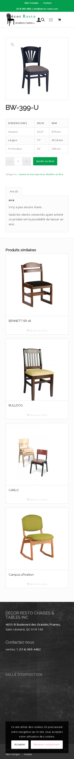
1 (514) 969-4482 (28, 649)
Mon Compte (31, 2)
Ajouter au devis (45, 161)
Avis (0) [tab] (14, 191)
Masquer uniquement (47, 744)
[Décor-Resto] (31, 20)
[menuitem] (32, 3)
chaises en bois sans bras (32, 174)
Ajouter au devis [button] (38, 330)
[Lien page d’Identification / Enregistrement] (37, 20)
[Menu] (51, 19)
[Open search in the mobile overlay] (43, 20)
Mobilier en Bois (54, 174)
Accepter (19, 744)
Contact (47, 2)
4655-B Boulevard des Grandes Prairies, (33, 624)
